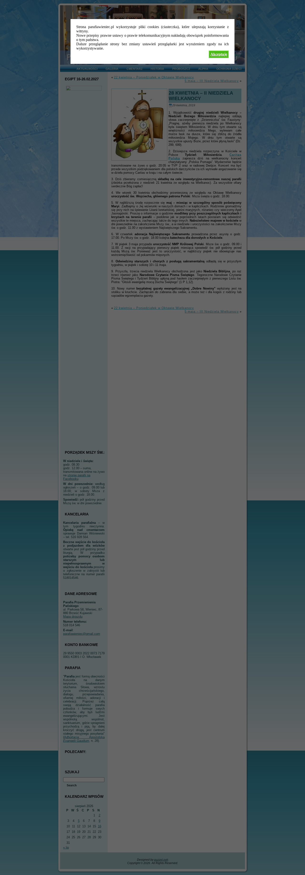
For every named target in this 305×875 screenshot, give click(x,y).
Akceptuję (218, 54)
